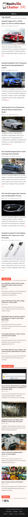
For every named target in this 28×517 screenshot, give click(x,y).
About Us (5, 514)
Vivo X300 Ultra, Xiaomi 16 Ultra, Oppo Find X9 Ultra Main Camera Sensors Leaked (13, 285)
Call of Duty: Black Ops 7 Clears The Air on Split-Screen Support (13, 334)
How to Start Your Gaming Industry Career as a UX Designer (12, 453)
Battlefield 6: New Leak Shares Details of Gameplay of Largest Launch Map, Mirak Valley (13, 318)
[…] (3, 55)
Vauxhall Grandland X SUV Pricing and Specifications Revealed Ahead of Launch (14, 65)
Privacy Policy (9, 511)
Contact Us (11, 514)
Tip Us (16, 514)
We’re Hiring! (21, 514)
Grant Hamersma (14, 26)
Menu (14, 14)
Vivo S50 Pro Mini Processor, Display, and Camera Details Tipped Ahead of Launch (14, 350)
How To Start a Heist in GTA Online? (12, 482)
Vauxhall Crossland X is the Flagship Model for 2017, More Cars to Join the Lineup (13, 235)
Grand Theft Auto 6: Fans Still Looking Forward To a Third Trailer (13, 301)
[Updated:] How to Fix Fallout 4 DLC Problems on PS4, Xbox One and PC (12, 420)
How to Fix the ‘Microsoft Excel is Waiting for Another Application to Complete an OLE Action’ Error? (14, 387)
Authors (20, 511)
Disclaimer (15, 511)
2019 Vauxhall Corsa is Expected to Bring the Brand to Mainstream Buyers (13, 109)
